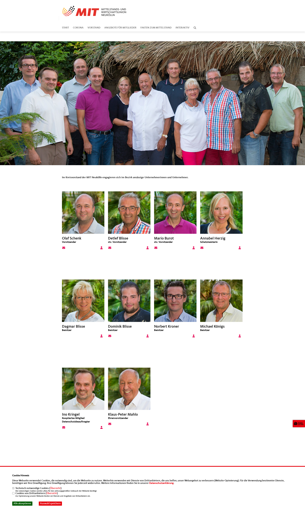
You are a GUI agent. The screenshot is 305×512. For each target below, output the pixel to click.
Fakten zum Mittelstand (156, 28)
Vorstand (94, 28)
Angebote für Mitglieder (120, 28)
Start (65, 28)
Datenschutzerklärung (161, 483)
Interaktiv (182, 28)
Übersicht (55, 488)
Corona (78, 28)
